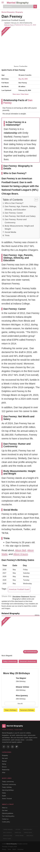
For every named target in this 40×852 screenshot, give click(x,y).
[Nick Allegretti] (20, 635)
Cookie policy (6, 822)
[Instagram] (12, 746)
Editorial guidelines (7, 813)
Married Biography (8, 12)
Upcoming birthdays (8, 790)
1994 (26, 79)
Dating (4, 764)
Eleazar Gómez (22, 687)
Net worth (5, 758)
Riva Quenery (22, 696)
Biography (19, 12)
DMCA (14, 849)
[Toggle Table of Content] (35, 199)
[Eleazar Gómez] (9, 689)
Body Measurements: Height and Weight (19, 227)
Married (18, 2)
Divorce (4, 767)
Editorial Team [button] (9, 25)
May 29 (21, 79)
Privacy (4, 849)
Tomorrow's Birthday (27, 710)
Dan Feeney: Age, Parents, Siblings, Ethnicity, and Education (21, 208)
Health (4, 796)
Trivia (7, 235)
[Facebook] (4, 746)
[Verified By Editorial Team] (25, 16)
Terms (9, 849)
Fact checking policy (8, 816)
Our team (5, 810)
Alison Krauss (20, 554)
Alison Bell (20, 550)
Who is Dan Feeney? (14, 203)
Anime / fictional (7, 798)
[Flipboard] (16, 746)
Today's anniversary (8, 781)
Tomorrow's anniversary (9, 784)
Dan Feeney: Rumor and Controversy (16, 221)
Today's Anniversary (10, 661)
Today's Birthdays (11, 710)
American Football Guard (19, 589)
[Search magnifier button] (35, 6)
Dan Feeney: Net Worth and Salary (20, 216)
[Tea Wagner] (9, 680)
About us (4, 807)
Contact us (5, 819)
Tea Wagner (21, 678)
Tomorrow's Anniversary (28, 661)
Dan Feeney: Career (14, 213)
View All (20, 703)
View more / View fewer (21, 94)
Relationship (5, 769)
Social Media (10, 232)
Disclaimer (20, 849)
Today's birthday (7, 787)
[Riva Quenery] (9, 698)
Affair (3, 772)
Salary (4, 793)
